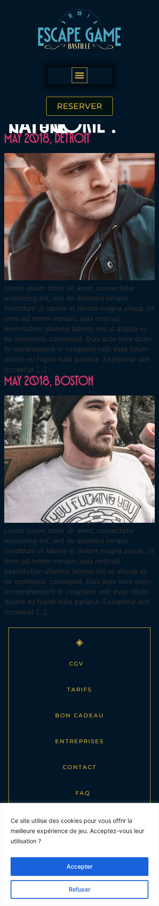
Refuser (79, 889)
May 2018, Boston (48, 383)
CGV (76, 663)
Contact (80, 767)
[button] (79, 75)
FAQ (82, 792)
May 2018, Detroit (47, 140)
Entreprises (79, 741)
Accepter (79, 866)
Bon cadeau (79, 715)
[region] (79, 854)
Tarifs (79, 689)
